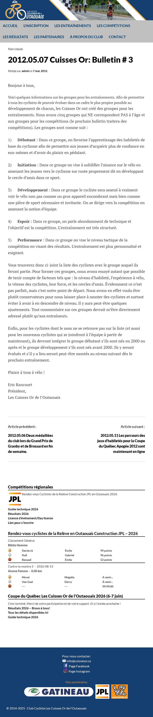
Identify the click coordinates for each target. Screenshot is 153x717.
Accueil (10, 25)
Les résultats (15, 37)
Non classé (15, 49)
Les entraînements (72, 25)
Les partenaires (49, 37)
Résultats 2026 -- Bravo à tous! (29, 608)
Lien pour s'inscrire (21, 522)
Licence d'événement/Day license (30, 518)
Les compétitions (113, 25)
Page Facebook (78, 666)
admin (25, 71)
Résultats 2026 (18, 513)
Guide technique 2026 (23, 509)
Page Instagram (78, 671)
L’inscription (36, 25)
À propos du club (86, 37)
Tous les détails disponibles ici (28, 612)
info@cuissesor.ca (79, 661)
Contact (117, 37)
